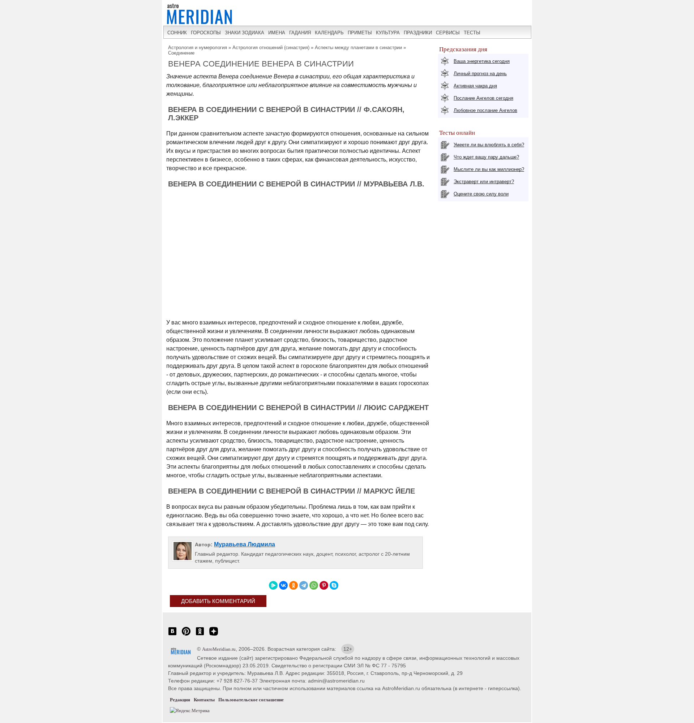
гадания (300, 32)
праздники (418, 32)
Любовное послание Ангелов (485, 110)
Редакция (180, 699)
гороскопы (206, 32)
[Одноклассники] (293, 585)
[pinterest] (186, 635)
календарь (329, 32)
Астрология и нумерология (197, 47)
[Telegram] (303, 585)
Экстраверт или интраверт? (484, 181)
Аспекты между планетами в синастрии (358, 47)
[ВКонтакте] (283, 585)
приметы (360, 32)
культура (388, 32)
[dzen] (213, 635)
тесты (472, 32)
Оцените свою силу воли (481, 194)
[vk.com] (172, 635)
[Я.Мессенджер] (273, 585)
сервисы (448, 32)
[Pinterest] (324, 585)
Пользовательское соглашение (251, 699)
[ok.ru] (199, 635)
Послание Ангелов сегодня (483, 98)
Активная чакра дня (475, 86)
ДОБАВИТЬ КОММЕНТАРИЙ (218, 601)
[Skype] (334, 585)
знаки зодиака (244, 32)
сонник (177, 32)
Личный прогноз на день (480, 73)
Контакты (204, 699)
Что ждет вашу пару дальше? (486, 157)
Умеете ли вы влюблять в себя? (489, 144)
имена (276, 32)
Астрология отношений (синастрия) (270, 47)
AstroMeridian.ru (219, 649)
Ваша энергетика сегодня (482, 61)
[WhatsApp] (313, 585)
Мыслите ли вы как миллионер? (489, 169)
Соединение (181, 53)
